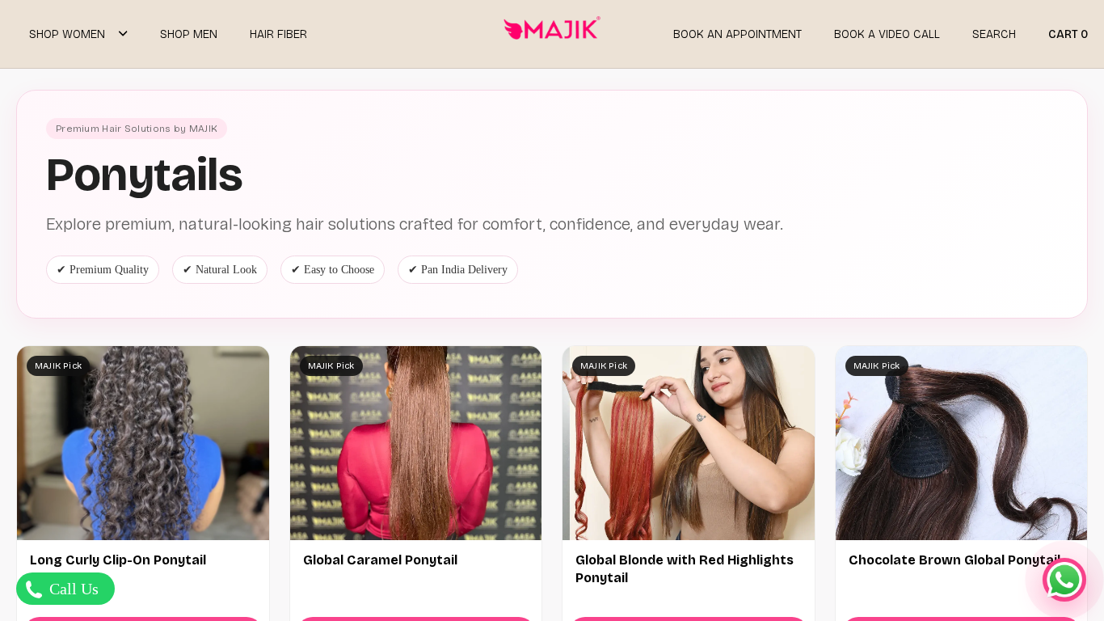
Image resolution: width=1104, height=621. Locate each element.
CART (1068, 34)
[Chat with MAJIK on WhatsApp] (1064, 580)
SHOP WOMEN (67, 34)
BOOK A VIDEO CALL (887, 34)
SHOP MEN (188, 34)
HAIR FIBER (278, 34)
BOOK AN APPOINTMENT (737, 34)
